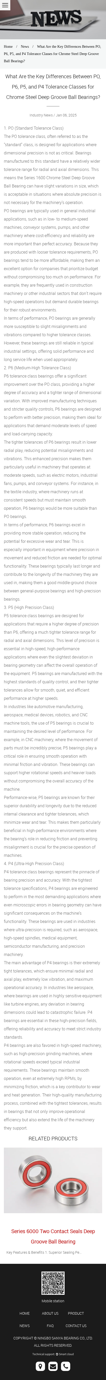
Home (8, 47)
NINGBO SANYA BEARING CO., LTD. (65, 1338)
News (25, 47)
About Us (50, 1313)
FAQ (50, 1325)
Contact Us (76, 1325)
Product (76, 1313)
